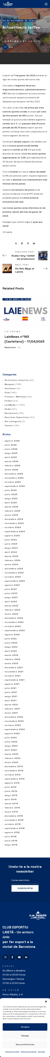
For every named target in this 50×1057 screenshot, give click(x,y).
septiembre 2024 (15, 531)
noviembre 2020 (14, 721)
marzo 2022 (11, 655)
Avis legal (41, 1052)
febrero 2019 (12, 807)
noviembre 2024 (14, 523)
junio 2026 (11, 449)
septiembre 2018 (15, 828)
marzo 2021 (11, 704)
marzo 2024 (12, 556)
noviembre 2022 (14, 622)
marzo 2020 (11, 754)
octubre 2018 (13, 824)
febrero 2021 (12, 709)
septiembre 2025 (15, 486)
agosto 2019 (12, 783)
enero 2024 (11, 564)
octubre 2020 (13, 725)
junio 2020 (11, 742)
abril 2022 (11, 651)
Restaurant (14, 413)
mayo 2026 (11, 453)
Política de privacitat (29, 1052)
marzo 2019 (11, 803)
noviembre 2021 (14, 671)
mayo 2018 (11, 845)
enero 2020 (11, 762)
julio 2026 (11, 445)
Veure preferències (25, 1044)
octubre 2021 (13, 676)
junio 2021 (11, 692)
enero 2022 (11, 663)
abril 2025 (11, 502)
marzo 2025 (11, 507)
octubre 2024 (13, 527)
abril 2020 (11, 750)
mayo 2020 (11, 746)
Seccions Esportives (20, 417)
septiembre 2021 (15, 680)
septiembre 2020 (15, 729)
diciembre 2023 (14, 568)
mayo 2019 (11, 795)
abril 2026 (11, 457)
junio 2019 (11, 791)
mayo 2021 (11, 696)
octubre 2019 (13, 775)
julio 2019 (11, 787)
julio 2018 (11, 836)
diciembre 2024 (14, 519)
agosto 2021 (12, 684)
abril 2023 (11, 601)
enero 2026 (11, 469)
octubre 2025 (13, 482)
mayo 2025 (11, 498)
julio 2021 (11, 688)
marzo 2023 (11, 605)
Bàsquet (13, 384)
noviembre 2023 (14, 573)
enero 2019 (11, 812)
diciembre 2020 (14, 717)
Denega (25, 1035)
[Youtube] (19, 957)
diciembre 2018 (14, 816)
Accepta (25, 1027)
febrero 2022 (12, 659)
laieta (35, 41)
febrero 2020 (12, 758)
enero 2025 (11, 515)
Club (11, 392)
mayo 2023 (11, 597)
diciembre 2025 (14, 474)
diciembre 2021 (14, 667)
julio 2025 (11, 490)
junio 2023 (11, 593)
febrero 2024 (13, 560)
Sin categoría (15, 421)
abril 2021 (11, 700)
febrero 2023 (12, 610)
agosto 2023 (12, 585)
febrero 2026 (12, 465)
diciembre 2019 (14, 766)
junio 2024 (11, 544)
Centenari (13, 388)
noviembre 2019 (14, 770)
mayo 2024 (11, 548)
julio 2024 (11, 540)
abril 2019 (11, 799)
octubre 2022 (13, 626)
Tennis (12, 425)
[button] (46, 1001)
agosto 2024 (12, 535)
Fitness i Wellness (18, 396)
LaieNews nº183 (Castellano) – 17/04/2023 (24, 339)
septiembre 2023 (15, 581)
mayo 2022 (11, 647)
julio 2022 (11, 638)
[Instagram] (5, 957)
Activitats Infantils (19, 380)
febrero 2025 (12, 511)
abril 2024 (11, 552)
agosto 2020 (12, 733)
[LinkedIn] (26, 957)
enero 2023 (11, 614)
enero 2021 (11, 713)
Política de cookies (12, 1052)
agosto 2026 (12, 441)
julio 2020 (11, 737)
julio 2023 (11, 589)
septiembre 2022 (15, 630)
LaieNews (11, 41)
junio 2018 (11, 840)
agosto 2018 (12, 832)
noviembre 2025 (14, 478)
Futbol (11, 401)
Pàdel (11, 409)
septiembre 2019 (15, 779)
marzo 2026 (11, 461)
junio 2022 (11, 643)
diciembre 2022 (14, 618)
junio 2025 (11, 494)
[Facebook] (12, 957)
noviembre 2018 (14, 820)
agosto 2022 (12, 634)
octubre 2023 (13, 577)
